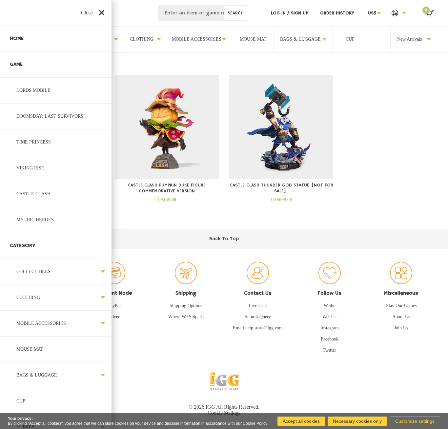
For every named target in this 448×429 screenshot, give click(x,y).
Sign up (299, 13)
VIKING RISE (30, 168)
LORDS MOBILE (33, 90)
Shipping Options (186, 305)
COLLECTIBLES (33, 271)
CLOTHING (28, 297)
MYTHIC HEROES (35, 219)
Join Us (401, 327)
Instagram (329, 327)
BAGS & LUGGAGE (36, 375)
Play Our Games (401, 305)
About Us (401, 316)
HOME (17, 38)
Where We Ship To (186, 316)
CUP (20, 401)
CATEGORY (22, 246)
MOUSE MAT (29, 349)
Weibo (330, 305)
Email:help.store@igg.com (258, 327)
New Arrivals (409, 39)
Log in (279, 13)
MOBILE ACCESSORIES (41, 323)
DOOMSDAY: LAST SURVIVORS (49, 116)
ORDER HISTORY (337, 13)
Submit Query (258, 316)
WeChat (329, 316)
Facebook (329, 339)
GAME (16, 64)
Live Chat (258, 305)
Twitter (329, 350)
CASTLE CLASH (33, 193)
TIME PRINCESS (33, 142)
